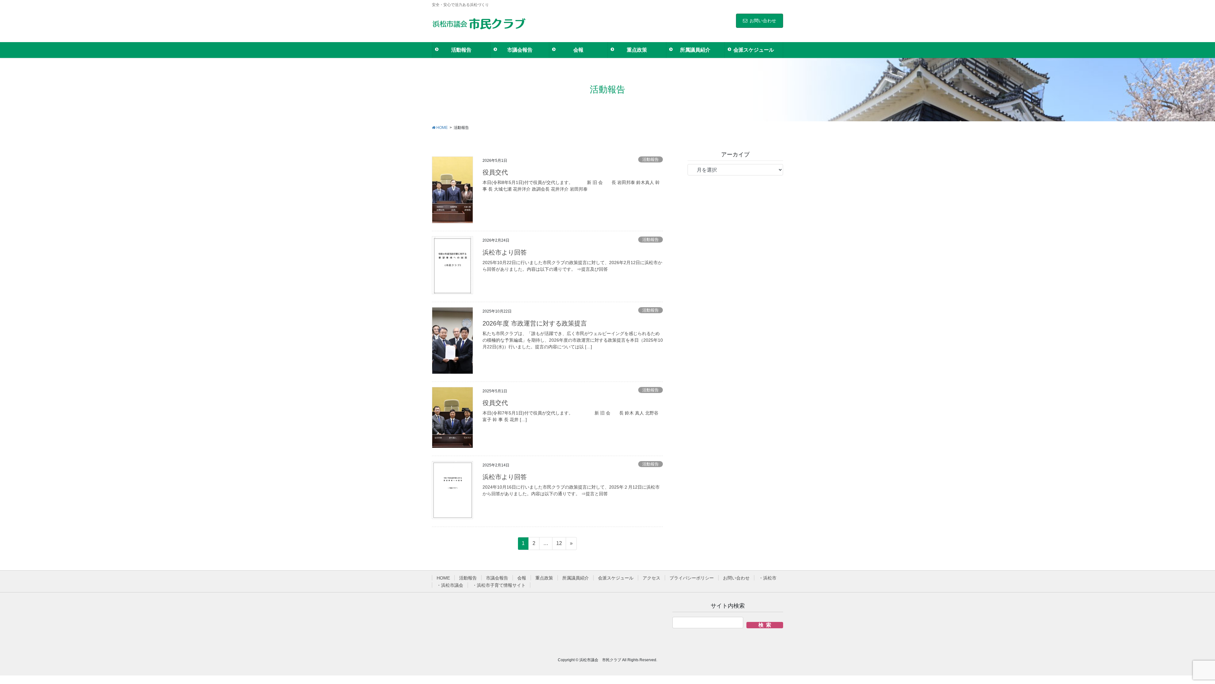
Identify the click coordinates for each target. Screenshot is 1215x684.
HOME (443, 577)
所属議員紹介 (575, 577)
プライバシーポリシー (692, 577)
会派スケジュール (615, 577)
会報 (521, 577)
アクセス (651, 577)
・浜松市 (767, 577)
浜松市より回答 (505, 252)
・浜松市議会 (450, 585)
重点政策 (544, 577)
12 (559, 545)
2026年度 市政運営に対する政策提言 (535, 323)
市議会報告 (497, 577)
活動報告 (650, 159)
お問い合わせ (763, 20)
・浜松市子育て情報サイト (499, 585)
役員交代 (495, 172)
